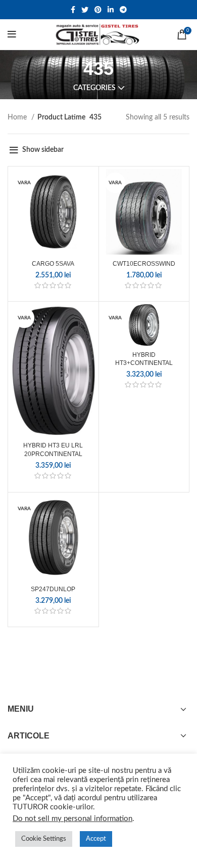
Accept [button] (96, 839)
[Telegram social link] (123, 9)
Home (18, 117)
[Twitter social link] (84, 9)
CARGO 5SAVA (53, 263)
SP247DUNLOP (53, 589)
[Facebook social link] (73, 9)
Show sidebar (43, 149)
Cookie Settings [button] (43, 839)
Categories (94, 88)
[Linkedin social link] (111, 9)
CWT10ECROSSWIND (144, 263)
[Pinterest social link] (98, 9)
